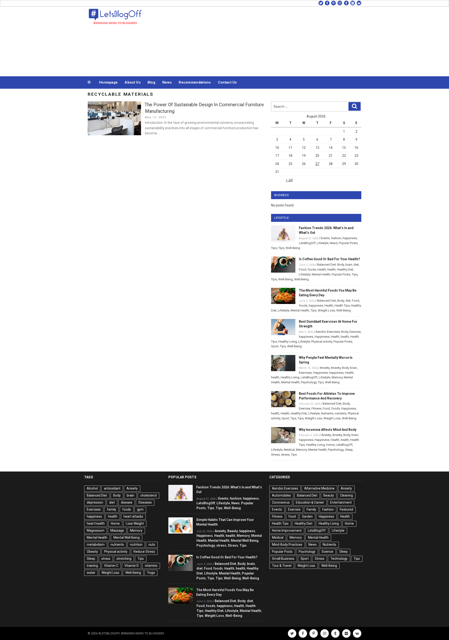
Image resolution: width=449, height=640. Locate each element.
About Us (132, 82)
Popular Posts (348, 243)
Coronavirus (281, 502)
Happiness (322, 336)
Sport (275, 346)
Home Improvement (287, 530)
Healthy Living (287, 341)
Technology (339, 558)
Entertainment (341, 502)
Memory (337, 377)
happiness (350, 238)
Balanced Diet (326, 264)
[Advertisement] (271, 40)
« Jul (289, 180)
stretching (123, 558)
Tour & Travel (281, 565)
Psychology (308, 382)
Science (327, 551)
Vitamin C (111, 565)
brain (348, 264)
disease (126, 502)
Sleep (349, 449)
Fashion (328, 509)
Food (302, 269)
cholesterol (148, 495)
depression (95, 502)
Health (321, 269)
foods (312, 269)
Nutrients (327, 413)
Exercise (355, 331)
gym (140, 509)
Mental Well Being (126, 537)
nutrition (136, 544)
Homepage (108, 82)
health (331, 269)
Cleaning (346, 495)
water (91, 572)
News (167, 82)
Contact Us (227, 82)
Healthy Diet (345, 269)
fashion (336, 238)
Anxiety (325, 367)
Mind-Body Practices (287, 544)
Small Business (283, 558)
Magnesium (95, 530)
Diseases (145, 502)
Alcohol (92, 488)
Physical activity (321, 341)
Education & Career (310, 502)
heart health (96, 523)
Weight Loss (326, 310)
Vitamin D (131, 565)
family (111, 509)
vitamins (151, 565)
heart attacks (133, 516)
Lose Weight (135, 523)
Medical (289, 449)
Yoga (151, 572)
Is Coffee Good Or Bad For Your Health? (329, 259)
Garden (307, 516)
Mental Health (321, 274)
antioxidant (112, 488)
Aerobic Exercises (327, 331)
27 (317, 164)
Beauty (232, 531)
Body (340, 264)
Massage (117, 530)
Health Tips (342, 305)
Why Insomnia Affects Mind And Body (327, 430)
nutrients (340, 413)
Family (311, 509)
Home (330, 444)
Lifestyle (322, 243)
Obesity (92, 551)
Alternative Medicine (319, 488)
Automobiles (281, 495)
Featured (346, 509)
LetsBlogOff (307, 243)
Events (325, 238)
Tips (274, 248)
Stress (275, 454)
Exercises (305, 372)
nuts (151, 544)
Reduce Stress (144, 551)
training (92, 565)
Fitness (316, 408)
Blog (151, 82)
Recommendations (195, 82)
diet (356, 264)
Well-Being (293, 248)
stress (285, 454)
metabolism (96, 544)
